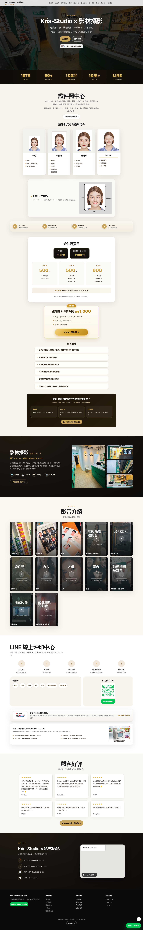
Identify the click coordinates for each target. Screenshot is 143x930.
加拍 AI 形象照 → (71, 332)
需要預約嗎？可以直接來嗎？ (49, 379)
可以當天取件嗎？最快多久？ (49, 365)
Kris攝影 (109, 3)
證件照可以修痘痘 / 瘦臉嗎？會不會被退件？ (54, 386)
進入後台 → (71, 923)
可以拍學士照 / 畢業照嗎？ (48, 357)
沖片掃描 (91, 3)
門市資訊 (79, 905)
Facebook (109, 899)
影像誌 (48, 908)
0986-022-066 (41, 866)
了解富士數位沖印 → (124, 715)
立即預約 (65, 39)
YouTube (109, 905)
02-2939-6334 (29, 866)
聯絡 (97, 3)
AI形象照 (49, 902)
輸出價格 (84, 3)
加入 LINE (77, 39)
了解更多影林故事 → (19, 482)
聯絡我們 (79, 908)
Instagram (109, 902)
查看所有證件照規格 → (71, 116)
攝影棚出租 (49, 911)
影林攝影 (64, 3)
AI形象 (57, 3)
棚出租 (103, 3)
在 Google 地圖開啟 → (89, 875)
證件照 (51, 3)
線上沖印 (76, 3)
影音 (70, 3)
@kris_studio (108, 701)
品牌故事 (79, 902)
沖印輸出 (49, 905)
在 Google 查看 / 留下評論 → (71, 823)
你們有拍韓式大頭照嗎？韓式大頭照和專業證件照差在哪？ (59, 350)
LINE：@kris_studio (19, 904)
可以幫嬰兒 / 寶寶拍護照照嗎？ (49, 372)
